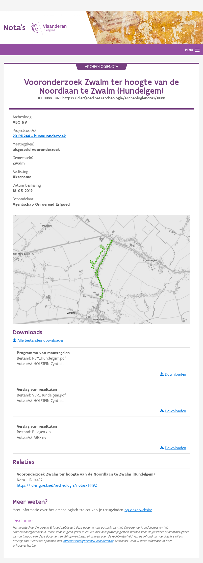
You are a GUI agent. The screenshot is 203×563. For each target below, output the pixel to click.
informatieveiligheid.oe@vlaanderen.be (88, 541)
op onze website (138, 509)
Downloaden (175, 374)
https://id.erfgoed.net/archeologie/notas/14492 (57, 485)
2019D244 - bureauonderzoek (39, 136)
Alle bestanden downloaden (41, 340)
